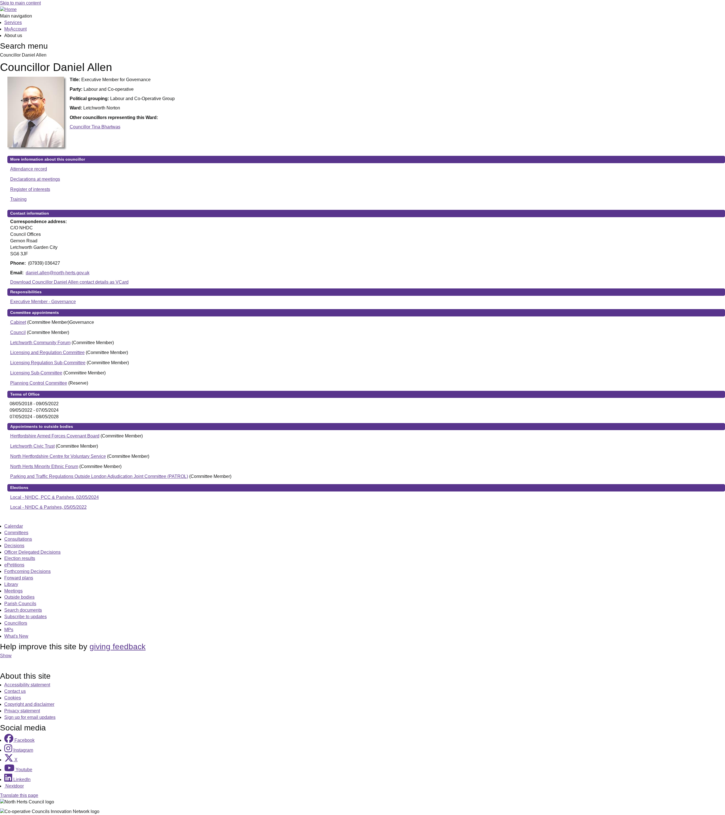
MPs (8, 629)
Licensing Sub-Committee (36, 372)
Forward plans (18, 577)
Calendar (13, 526)
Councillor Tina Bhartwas (95, 126)
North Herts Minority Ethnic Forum (44, 466)
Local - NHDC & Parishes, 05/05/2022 (48, 507)
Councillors (15, 623)
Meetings (13, 590)
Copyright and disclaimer (29, 704)
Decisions (14, 545)
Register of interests (30, 189)
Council (18, 332)
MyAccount (15, 29)
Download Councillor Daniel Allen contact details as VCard (69, 282)
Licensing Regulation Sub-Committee (48, 362)
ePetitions (14, 564)
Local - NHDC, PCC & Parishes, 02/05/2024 (54, 497)
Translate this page (19, 795)
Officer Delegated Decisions (32, 552)
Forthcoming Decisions (27, 571)
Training (18, 199)
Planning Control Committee (38, 383)
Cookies (12, 697)
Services (13, 22)
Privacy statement (22, 710)
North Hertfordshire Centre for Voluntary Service (58, 456)
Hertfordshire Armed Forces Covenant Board (54, 436)
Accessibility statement (27, 684)
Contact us (15, 691)
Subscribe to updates (25, 616)
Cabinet (18, 322)
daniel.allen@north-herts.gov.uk (57, 272)
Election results (19, 558)
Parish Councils (20, 603)
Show (6, 655)
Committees (16, 532)
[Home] (8, 9)
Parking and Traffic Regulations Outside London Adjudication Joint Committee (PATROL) (99, 476)
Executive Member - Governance (43, 301)
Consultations (18, 539)
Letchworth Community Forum (40, 342)
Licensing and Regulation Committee (47, 352)
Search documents (23, 610)
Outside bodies (19, 597)
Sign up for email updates (30, 717)
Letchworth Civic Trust (32, 446)
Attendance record (28, 169)
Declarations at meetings (35, 179)
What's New (16, 636)
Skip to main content (20, 3)
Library (11, 584)
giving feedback (117, 646)
